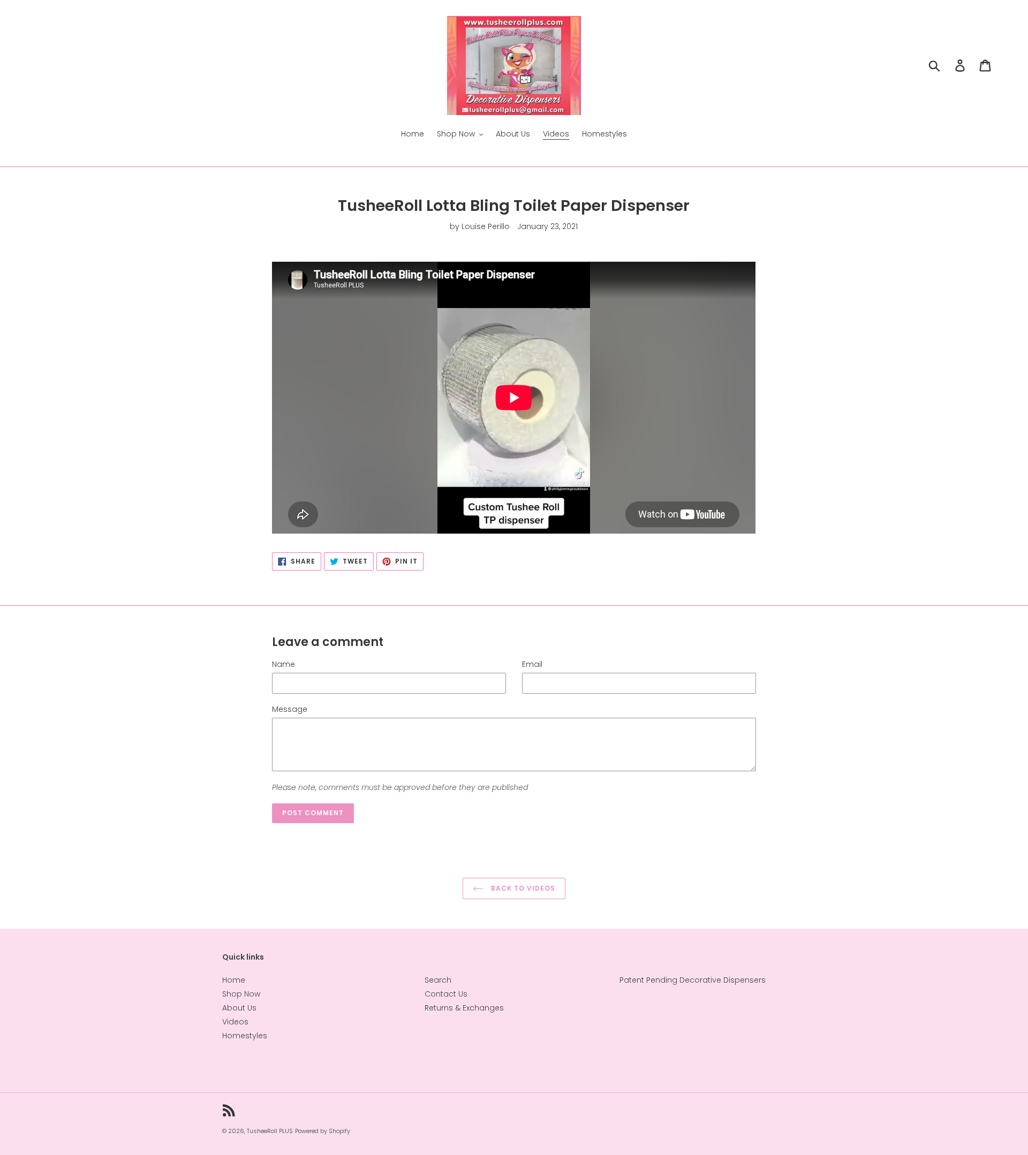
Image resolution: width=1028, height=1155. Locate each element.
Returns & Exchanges (464, 1007)
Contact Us (446, 994)
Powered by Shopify (322, 1131)
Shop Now (241, 994)
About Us (239, 1007)
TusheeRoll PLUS (270, 1131)
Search (438, 980)
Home (233, 980)
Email (532, 664)
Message (289, 709)
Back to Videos (522, 888)
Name (283, 664)
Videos (235, 1021)
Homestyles (244, 1035)
